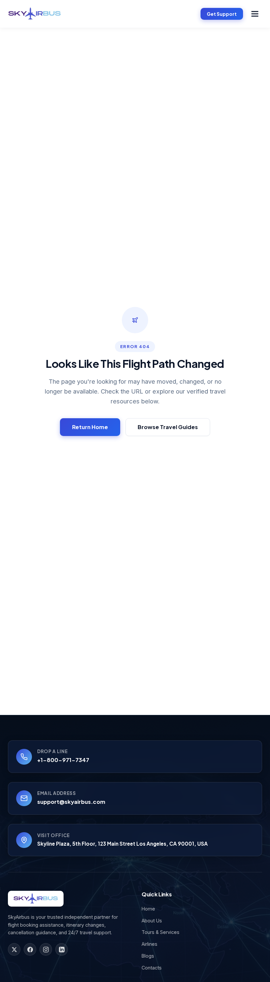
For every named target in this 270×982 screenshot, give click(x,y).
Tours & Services (160, 932)
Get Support (222, 14)
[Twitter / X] (14, 949)
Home (148, 909)
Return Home (90, 426)
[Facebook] (30, 949)
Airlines (149, 944)
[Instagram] (46, 949)
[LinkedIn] (61, 949)
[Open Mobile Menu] (255, 14)
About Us (152, 920)
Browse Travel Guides (168, 426)
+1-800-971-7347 (63, 759)
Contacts (152, 967)
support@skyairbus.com (71, 801)
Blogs (148, 956)
